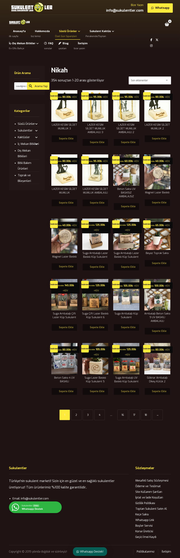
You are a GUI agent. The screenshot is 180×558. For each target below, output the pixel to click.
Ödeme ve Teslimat (148, 486)
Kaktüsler (24, 137)
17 (134, 414)
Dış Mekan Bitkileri (24, 153)
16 (122, 414)
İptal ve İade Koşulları (149, 497)
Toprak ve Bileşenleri (24, 178)
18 (146, 414)
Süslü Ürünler (26, 124)
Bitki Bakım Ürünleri (24, 165)
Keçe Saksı (142, 514)
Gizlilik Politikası (145, 503)
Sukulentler (25, 130)
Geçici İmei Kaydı (145, 537)
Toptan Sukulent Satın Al (151, 509)
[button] (167, 24)
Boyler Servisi (144, 526)
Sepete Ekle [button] (66, 138)
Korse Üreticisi (144, 531)
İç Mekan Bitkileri (28, 144)
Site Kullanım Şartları (148, 492)
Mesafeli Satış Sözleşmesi (151, 480)
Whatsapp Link (144, 520)
